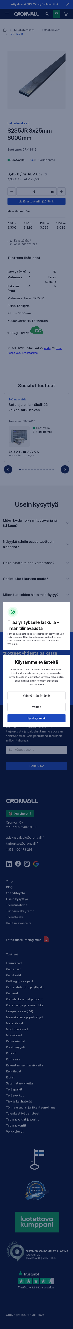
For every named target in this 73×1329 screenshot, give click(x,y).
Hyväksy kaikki (36, 718)
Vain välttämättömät (36, 695)
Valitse (36, 706)
